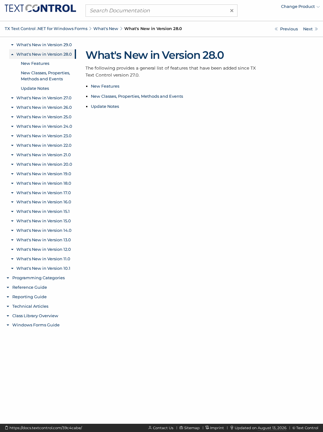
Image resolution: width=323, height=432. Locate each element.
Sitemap (192, 428)
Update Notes (105, 106)
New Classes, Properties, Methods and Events (137, 96)
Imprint (217, 428)
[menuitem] (264, 7)
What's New (105, 28)
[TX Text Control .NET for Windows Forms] (40, 7)
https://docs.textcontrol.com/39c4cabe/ (45, 428)
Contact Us (163, 428)
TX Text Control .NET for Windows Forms (46, 28)
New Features (105, 86)
